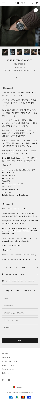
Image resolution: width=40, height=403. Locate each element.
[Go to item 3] (19, 52)
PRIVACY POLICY (9, 365)
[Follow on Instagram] (3, 380)
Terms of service (8, 369)
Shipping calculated (22, 70)
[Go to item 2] (12, 52)
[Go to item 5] (34, 52)
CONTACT (6, 357)
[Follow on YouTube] (9, 380)
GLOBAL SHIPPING (9, 361)
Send (20, 340)
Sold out (20, 78)
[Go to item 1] (5, 52)
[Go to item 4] (27, 52)
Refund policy (7, 373)
